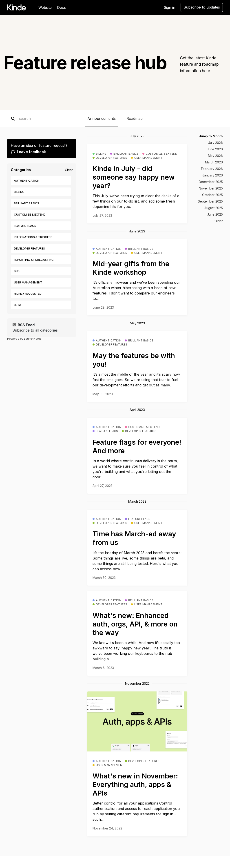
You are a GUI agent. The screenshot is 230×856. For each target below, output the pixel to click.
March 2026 (214, 162)
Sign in (169, 7)
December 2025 (211, 182)
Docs (61, 7)
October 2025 (212, 195)
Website (45, 7)
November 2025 (211, 188)
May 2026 (215, 156)
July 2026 (215, 143)
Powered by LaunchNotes (24, 338)
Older (219, 221)
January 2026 (212, 175)
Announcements (101, 118)
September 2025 (210, 201)
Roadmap (134, 118)
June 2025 (215, 214)
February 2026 (212, 169)
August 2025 (213, 208)
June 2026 (215, 149)
